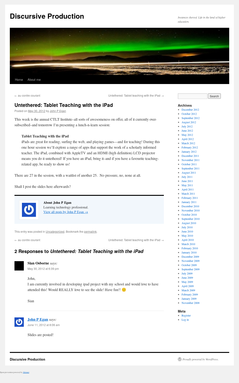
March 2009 (188, 290)
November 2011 (191, 160)
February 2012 (190, 147)
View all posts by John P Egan (65, 212)
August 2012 (189, 122)
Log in (185, 319)
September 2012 (191, 118)
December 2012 (190, 109)
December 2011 (190, 156)
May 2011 (187, 185)
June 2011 (187, 181)
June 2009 (187, 277)
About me (34, 79)
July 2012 (187, 126)
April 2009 (188, 286)
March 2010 (188, 244)
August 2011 (189, 172)
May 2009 (187, 282)
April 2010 (188, 240)
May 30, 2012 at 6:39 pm (43, 269)
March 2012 (188, 143)
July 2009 (187, 273)
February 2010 (190, 248)
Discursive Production (47, 16)
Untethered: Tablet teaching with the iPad (136, 95)
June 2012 (187, 130)
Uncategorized (55, 231)
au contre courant (27, 95)
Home (19, 79)
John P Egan (58, 111)
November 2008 (191, 303)
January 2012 (189, 151)
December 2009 (190, 256)
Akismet (26, 372)
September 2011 (191, 168)
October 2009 (189, 265)
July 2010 (187, 227)
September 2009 (191, 269)
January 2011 (189, 202)
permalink (90, 231)
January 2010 (189, 252)
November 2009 (191, 261)
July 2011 (187, 177)
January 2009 (189, 298)
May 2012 (187, 135)
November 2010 (191, 210)
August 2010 (189, 223)
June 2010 (187, 231)
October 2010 (189, 214)
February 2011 (190, 198)
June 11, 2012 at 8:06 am (44, 325)
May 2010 (187, 235)
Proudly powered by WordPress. (201, 359)
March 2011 (188, 193)
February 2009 (190, 294)
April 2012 (188, 139)
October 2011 (189, 164)
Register (186, 315)
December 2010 (190, 206)
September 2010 (191, 219)
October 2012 (189, 114)
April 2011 (188, 189)
